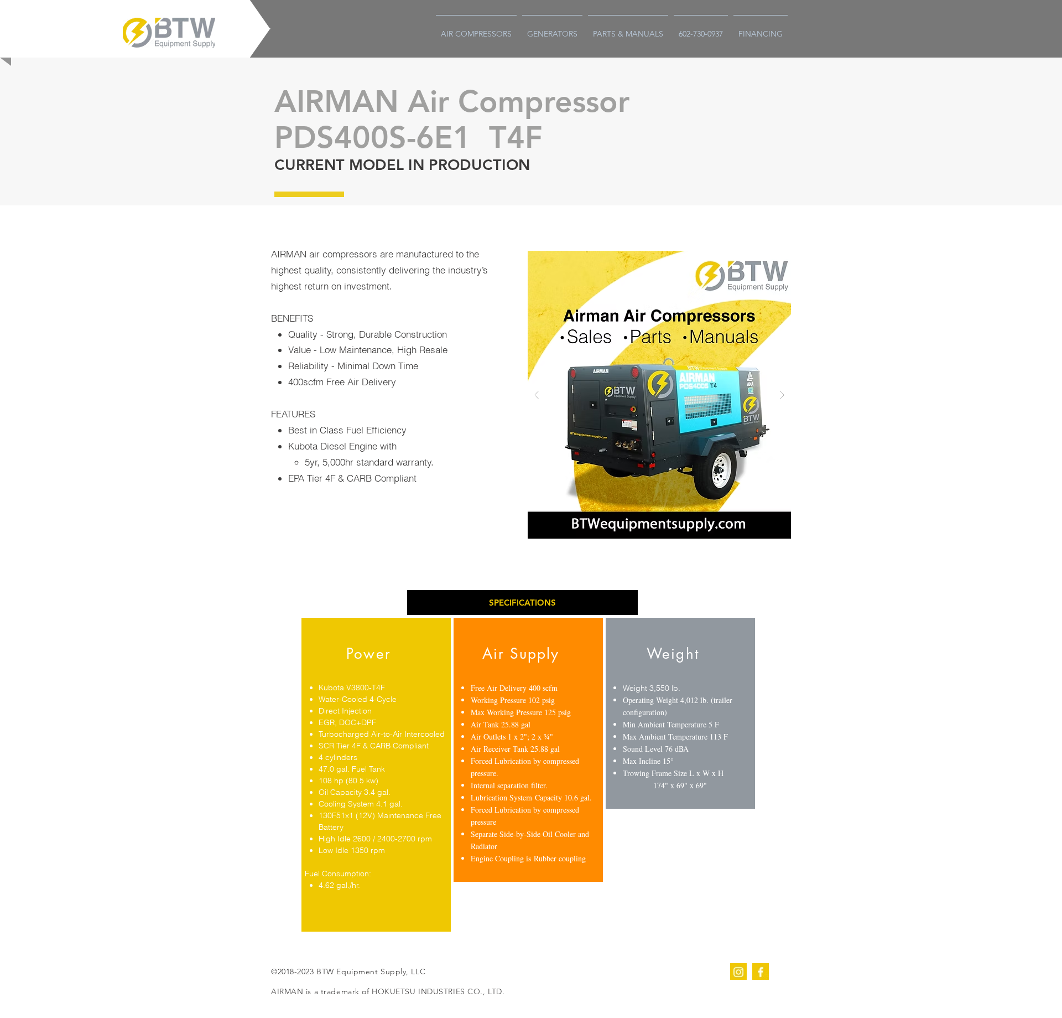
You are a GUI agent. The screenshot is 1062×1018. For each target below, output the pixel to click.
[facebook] (760, 971)
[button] (522, 602)
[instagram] (738, 971)
